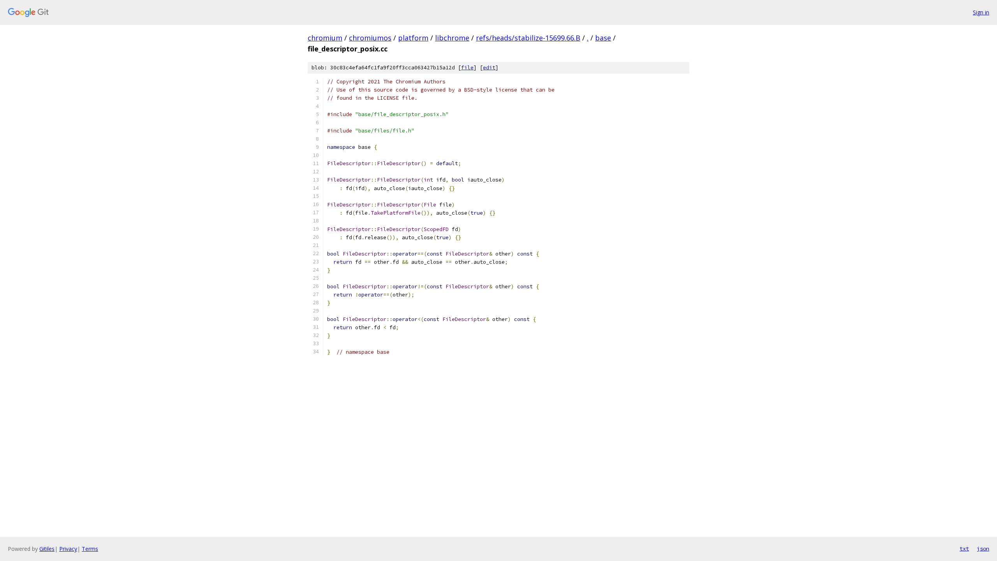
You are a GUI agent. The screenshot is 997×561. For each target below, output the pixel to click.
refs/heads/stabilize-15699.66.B (528, 37)
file (467, 67)
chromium (325, 37)
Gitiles (47, 548)
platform (413, 37)
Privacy (68, 548)
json (983, 548)
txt (964, 548)
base (603, 37)
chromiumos (370, 37)
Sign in (981, 12)
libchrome (452, 37)
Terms (90, 548)
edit (489, 67)
